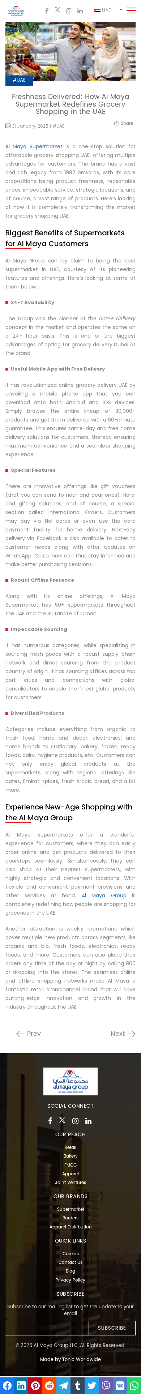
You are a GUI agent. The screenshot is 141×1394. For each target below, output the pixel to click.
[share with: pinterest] (35, 1385)
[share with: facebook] (7, 1385)
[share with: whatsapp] (134, 1385)
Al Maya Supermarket (34, 146)
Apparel (70, 1174)
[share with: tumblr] (77, 1385)
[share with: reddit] (49, 1385)
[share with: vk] (120, 1385)
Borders (70, 1218)
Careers (71, 1253)
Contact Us (70, 1262)
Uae (106, 10)
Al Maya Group (104, 895)
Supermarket (70, 1209)
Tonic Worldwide (81, 1360)
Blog (70, 1271)
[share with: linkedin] (21, 1385)
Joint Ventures (70, 1182)
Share (126, 123)
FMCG (70, 1165)
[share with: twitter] (92, 1385)
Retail (70, 1147)
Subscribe (112, 1328)
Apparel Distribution (71, 1227)
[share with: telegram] (63, 1385)
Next (118, 1034)
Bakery (71, 1156)
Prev (34, 1034)
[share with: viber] (106, 1385)
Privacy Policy (70, 1280)
